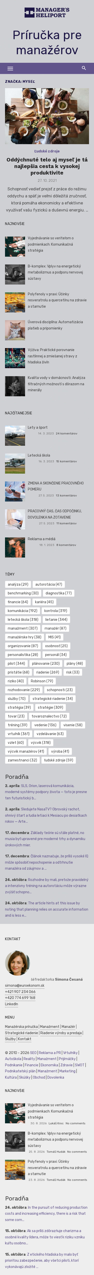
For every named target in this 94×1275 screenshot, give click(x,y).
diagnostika (59, 593)
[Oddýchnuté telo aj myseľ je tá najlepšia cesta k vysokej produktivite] (47, 116)
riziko (16, 681)
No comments (75, 1123)
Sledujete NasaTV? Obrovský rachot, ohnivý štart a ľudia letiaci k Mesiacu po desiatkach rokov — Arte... (46, 815)
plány (75, 663)
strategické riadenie (53, 699)
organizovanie (23, 646)
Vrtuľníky (70, 1053)
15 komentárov (66, 461)
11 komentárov (66, 523)
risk (72, 672)
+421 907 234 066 (20, 992)
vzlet (16, 743)
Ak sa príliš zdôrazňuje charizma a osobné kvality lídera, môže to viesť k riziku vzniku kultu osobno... (45, 1237)
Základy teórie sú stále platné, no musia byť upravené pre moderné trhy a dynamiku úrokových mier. (45, 839)
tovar (16, 716)
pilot (16, 663)
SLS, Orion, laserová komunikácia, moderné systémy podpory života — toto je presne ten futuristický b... (46, 792)
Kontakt (24, 1039)
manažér (55, 628)
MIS (54, 637)
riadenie (47, 672)
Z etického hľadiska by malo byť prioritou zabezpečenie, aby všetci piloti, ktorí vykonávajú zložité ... (42, 1260)
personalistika (23, 655)
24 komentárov (66, 433)
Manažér (68, 1027)
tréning (17, 725)
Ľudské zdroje (47, 151)
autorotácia (48, 584)
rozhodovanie (24, 690)
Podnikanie (14, 1065)
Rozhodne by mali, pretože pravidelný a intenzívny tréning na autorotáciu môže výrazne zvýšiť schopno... (46, 886)
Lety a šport (38, 427)
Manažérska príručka (21, 1027)
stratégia (19, 707)
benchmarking (23, 593)
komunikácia (22, 611)
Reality (29, 1059)
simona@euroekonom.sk (24, 985)
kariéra (44, 602)
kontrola (55, 611)
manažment (23, 628)
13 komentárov (66, 495)
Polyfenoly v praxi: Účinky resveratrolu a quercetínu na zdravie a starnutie (57, 300)
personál (56, 655)
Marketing (67, 1071)
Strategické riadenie (21, 1033)
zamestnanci (22, 760)
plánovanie (46, 663)
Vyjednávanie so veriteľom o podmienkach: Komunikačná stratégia (51, 244)
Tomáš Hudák (56, 1151)
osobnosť (56, 646)
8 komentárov (66, 545)
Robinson (42, 681)
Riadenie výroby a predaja (61, 1033)
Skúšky (25, 1077)
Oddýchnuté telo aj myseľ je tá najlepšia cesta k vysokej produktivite (47, 166)
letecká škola (23, 620)
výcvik (41, 743)
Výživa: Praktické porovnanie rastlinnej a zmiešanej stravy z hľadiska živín (52, 356)
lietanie (56, 620)
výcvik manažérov (26, 751)
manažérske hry (24, 637)
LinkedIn (11, 1004)
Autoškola (13, 1059)
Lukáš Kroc (56, 1123)
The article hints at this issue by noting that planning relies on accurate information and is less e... (46, 909)
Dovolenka (55, 1077)
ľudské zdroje (58, 760)
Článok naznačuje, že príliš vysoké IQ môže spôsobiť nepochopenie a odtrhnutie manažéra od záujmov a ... (46, 862)
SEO (33, 1053)
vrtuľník (19, 734)
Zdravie (66, 1065)
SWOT (79, 1065)
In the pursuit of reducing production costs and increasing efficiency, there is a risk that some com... (46, 1213)
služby (17, 699)
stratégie (50, 707)
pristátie (18, 672)
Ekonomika (49, 1065)
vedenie (45, 725)
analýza (18, 584)
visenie (72, 725)
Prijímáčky (67, 1059)
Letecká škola (39, 455)
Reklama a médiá (41, 539)
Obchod (39, 1077)
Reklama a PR (50, 1053)
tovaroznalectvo (49, 716)
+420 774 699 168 (20, 998)
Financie (31, 1065)
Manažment (49, 1027)
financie (18, 602)
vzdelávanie (50, 734)
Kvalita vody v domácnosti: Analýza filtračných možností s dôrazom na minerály (56, 384)
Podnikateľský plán (20, 1071)
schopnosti (60, 690)
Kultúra (11, 1077)
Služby (10, 1039)
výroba (60, 751)
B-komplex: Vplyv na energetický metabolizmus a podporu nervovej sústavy (55, 272)
